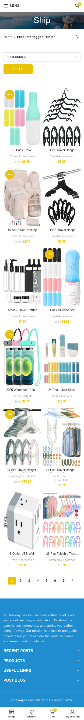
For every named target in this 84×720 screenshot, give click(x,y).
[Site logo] (42, 5)
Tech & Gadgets (22, 396)
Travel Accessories (22, 156)
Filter (18, 69)
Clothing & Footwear (22, 476)
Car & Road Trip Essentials (62, 478)
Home (8, 37)
